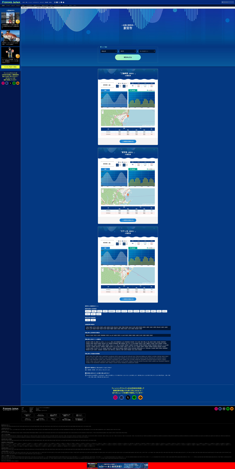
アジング (18, 5)
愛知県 (140, 327)
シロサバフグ (103, 361)
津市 (98, 452)
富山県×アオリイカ (164, 443)
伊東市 (49, 429)
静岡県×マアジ (223, 443)
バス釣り (23, 5)
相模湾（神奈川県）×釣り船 (56, 435)
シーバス (8, 5)
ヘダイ (104, 359)
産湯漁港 (125, 348)
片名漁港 (116, 432)
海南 (142, 341)
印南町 (153, 311)
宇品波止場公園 (86, 458)
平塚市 (114, 429)
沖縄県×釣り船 (207, 435)
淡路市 (39, 452)
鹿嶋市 (16, 429)
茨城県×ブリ (74, 443)
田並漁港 (159, 346)
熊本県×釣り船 (34, 437)
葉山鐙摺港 (104, 432)
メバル (90, 359)
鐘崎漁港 (7, 432)
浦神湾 (157, 348)
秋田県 (98, 327)
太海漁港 (110, 432)
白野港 (125, 349)
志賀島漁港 (82, 458)
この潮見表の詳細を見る (128, 141)
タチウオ (159, 356)
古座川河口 (88, 346)
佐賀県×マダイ (11, 446)
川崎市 (11, 453)
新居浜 (117, 458)
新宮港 (121, 346)
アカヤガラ (110, 357)
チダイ (166, 356)
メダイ (106, 362)
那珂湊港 (100, 432)
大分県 (129, 328)
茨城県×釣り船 (161, 435)
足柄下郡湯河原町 (87, 429)
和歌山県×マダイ (75, 444)
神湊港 (2, 432)
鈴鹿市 (172, 452)
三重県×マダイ (19, 444)
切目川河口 (98, 346)
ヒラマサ (141, 361)
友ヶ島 (123, 341)
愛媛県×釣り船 (24, 437)
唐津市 (93, 452)
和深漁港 (88, 349)
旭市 (70, 429)
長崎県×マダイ (27, 446)
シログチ (164, 359)
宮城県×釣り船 (217, 435)
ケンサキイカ (111, 356)
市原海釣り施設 (110, 458)
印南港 (154, 341)
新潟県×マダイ (149, 443)
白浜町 (105, 311)
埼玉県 (18, 426)
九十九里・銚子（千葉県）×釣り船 (114, 435)
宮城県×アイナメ (31, 443)
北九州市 (54, 429)
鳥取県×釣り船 (227, 435)
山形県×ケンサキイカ (47, 443)
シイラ (122, 361)
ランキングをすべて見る (10, 66)
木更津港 (34, 458)
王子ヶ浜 (100, 348)
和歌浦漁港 (127, 341)
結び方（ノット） (37, 5)
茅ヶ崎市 (112, 452)
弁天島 (138, 341)
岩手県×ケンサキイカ (4, 443)
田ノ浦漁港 (96, 341)
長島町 (101, 452)
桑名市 (218, 452)
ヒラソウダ (132, 357)
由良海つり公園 (142, 343)
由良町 (130, 311)
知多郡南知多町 (66, 429)
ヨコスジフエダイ (117, 357)
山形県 (104, 327)
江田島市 (71, 452)
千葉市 (154, 452)
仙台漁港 (16, 458)
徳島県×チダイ (167, 444)
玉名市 (5, 453)
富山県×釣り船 (55, 437)
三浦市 (11, 429)
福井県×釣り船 (177, 435)
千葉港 (52, 458)
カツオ (108, 361)
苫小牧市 (229, 452)
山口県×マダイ (141, 444)
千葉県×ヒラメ (105, 443)
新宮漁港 (37, 458)
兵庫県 (154, 327)
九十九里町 (42, 452)
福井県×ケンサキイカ (195, 443)
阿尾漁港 (123, 343)
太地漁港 (99, 345)
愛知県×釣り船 (187, 435)
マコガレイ (88, 362)
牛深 (79, 458)
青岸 (118, 345)
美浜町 (98, 314)
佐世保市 (103, 452)
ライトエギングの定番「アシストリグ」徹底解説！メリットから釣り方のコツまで (10, 61)
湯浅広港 (96, 343)
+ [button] (102, 111)
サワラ (116, 356)
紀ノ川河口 (101, 341)
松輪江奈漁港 (63, 432)
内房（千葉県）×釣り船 (124, 435)
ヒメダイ (126, 361)
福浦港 (67, 432)
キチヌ (150, 361)
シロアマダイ (105, 356)
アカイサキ (108, 359)
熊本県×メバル (55, 446)
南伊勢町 (132, 452)
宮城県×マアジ (25, 443)
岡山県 (87, 328)
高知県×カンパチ (205, 444)
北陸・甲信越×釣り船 (17, 435)
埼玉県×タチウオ (89, 443)
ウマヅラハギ (149, 359)
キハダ (98, 361)
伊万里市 (121, 452)
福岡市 (62, 429)
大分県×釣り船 (80, 437)
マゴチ (95, 361)
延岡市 (63, 452)
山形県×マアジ (41, 443)
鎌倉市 (72, 429)
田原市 (169, 452)
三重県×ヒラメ (24, 444)
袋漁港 (142, 346)
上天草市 (143, 452)
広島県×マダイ (125, 444)
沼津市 (39, 429)
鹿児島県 (136, 328)
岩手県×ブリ (16, 443)
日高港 (91, 343)
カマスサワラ (96, 362)
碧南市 (201, 452)
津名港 (23, 458)
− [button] (102, 113)
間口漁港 (11, 432)
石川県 (133, 327)
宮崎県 (132, 328)
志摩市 (66, 452)
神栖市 (97, 429)
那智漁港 (145, 345)
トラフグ (115, 362)
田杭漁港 (155, 346)
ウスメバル (136, 361)
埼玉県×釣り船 (14, 437)
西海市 (204, 452)
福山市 (91, 452)
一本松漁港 (99, 349)
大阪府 (93, 320)
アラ (92, 362)
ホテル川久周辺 (116, 346)
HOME (23, 2)
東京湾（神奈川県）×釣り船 (74, 435)
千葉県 (119, 327)
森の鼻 (117, 348)
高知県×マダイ (218, 444)
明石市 (52, 429)
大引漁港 (152, 343)
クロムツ (131, 361)
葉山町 (206, 452)
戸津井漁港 (154, 345)
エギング (13, 5)
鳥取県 (94, 328)
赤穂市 (2, 453)
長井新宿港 (84, 432)
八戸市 (187, 452)
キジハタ (88, 357)
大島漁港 (104, 348)
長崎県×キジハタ (32, 446)
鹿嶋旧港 (14, 432)
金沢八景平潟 (79, 432)
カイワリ (155, 359)
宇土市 (18, 453)
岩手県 (94, 327)
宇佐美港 (59, 432)
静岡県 (144, 327)
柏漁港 (91, 348)
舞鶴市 (194, 452)
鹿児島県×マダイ (61, 446)
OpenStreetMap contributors (150, 125)
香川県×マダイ (172, 444)
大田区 (94, 429)
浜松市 (5, 452)
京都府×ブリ (36, 444)
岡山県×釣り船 (19, 437)
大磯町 (157, 452)
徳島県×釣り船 (39, 437)
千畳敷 (106, 346)
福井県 (137, 327)
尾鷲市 (16, 453)
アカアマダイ (95, 359)
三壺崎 (113, 348)
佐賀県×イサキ (22, 446)
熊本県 (125, 328)
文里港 (95, 345)
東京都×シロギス (127, 443)
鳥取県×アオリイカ (105, 444)
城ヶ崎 (91, 349)
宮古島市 (109, 452)
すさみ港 (133, 343)
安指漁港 (129, 349)
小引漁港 (88, 348)
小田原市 (26, 429)
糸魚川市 (7, 453)
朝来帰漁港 (165, 348)
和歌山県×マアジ (81, 444)
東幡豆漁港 (11, 458)
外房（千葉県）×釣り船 (65, 435)
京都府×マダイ (40, 444)
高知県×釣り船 (29, 437)
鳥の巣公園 (134, 348)
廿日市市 (223, 452)
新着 (26, 2)
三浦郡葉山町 (108, 429)
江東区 (77, 429)
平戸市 (48, 452)
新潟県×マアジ (158, 443)
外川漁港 (97, 432)
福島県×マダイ (53, 443)
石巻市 (45, 452)
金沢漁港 (17, 432)
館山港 (74, 458)
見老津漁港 (88, 345)
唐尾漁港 (111, 343)
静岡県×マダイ (213, 443)
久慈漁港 (20, 432)
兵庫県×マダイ (64, 444)
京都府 (162, 327)
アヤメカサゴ (143, 359)
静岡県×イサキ (218, 443)
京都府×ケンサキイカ (30, 444)
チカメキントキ (152, 357)
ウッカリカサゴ (115, 359)
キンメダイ (145, 361)
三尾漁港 (146, 346)
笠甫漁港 (150, 346)
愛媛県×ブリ (194, 444)
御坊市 (142, 311)
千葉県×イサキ (110, 443)
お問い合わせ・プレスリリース (41, 410)
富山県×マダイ (174, 443)
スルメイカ (120, 356)
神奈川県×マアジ (132, 443)
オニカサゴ (113, 361)
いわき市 (149, 452)
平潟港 (94, 432)
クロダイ (88, 361)
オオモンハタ (144, 356)
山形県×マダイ (36, 443)
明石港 (54, 432)
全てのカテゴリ (36, 2)
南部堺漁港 (163, 341)
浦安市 (116, 452)
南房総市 (30, 429)
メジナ (87, 359)
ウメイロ (127, 357)
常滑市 (83, 452)
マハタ (106, 357)
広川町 (164, 311)
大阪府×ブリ (56, 444)
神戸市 (50, 452)
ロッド (51, 5)
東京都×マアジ (115, 443)
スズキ (100, 359)
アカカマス (166, 361)
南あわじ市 (40, 453)
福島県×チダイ (64, 443)
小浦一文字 (133, 346)
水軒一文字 (128, 343)
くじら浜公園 (165, 345)
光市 (191, 452)
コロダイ (125, 359)
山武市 (105, 429)
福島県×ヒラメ (59, 443)
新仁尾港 (102, 458)
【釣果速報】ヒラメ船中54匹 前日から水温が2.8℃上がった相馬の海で (10, 26)
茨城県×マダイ (69, 443)
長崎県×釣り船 (50, 437)
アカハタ (146, 357)
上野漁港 (107, 345)
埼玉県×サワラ (83, 443)
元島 (109, 349)
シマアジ (92, 357)
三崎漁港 (67, 458)
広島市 (75, 429)
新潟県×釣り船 (197, 435)
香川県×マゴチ (184, 444)
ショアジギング (29, 5)
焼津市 (159, 452)
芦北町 (146, 452)
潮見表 (50, 2)
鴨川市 (19, 429)
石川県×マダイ (189, 443)
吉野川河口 (41, 458)
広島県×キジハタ (131, 444)
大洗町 (135, 452)
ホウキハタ (137, 359)
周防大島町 (11, 452)
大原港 (5, 432)
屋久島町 (226, 452)
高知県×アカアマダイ (211, 444)
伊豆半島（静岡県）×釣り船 (95, 435)
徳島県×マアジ (162, 444)
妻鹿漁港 (70, 458)
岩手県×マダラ (11, 443)
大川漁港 (164, 343)
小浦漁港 (131, 345)
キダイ (96, 357)
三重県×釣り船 (222, 435)
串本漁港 (132, 341)
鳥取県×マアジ (98, 444)
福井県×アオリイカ (208, 443)
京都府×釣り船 (212, 435)
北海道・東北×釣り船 (38, 435)
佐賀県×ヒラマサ (16, 446)
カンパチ (125, 356)
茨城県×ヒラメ (78, 443)
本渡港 (5, 458)
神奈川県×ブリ (143, 443)
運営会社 (31, 411)
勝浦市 (24, 429)
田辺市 (99, 311)
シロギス (154, 361)
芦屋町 (189, 452)
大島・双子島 (134, 349)
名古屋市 (58, 452)
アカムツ (111, 362)
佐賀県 (118, 328)
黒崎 (122, 349)
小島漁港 (64, 458)
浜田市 (138, 452)
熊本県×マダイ (45, 446)
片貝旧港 (87, 432)
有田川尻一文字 (105, 343)
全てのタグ (42, 2)
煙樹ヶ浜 (145, 341)
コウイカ (142, 357)
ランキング (30, 2)
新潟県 (126, 327)
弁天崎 (95, 349)
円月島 (156, 343)
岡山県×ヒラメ (120, 444)
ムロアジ (164, 357)
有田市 (118, 311)
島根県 (97, 328)
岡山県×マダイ (115, 444)
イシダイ (120, 359)
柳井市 (13, 453)
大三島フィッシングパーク (96, 458)
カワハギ (130, 356)
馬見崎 (129, 348)
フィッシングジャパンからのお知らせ (42, 407)
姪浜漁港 (119, 432)
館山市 (41, 429)
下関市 (27, 452)
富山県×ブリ (170, 443)
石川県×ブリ (179, 443)
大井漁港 (113, 432)
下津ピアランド (113, 345)
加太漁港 (88, 341)
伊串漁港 (140, 349)
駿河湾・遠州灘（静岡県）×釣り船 (85, 435)
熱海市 (80, 429)
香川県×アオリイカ (179, 444)
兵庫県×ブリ (60, 444)
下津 (136, 341)
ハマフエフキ (158, 357)
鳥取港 (2, 458)
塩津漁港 (88, 343)
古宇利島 (120, 458)
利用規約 (37, 409)
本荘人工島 (124, 458)
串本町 (93, 311)
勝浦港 (136, 343)
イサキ (97, 356)
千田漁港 (93, 346)
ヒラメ (134, 356)
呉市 (61, 452)
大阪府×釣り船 (202, 435)
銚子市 (117, 429)
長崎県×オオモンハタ (38, 446)
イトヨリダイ (101, 357)
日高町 (87, 314)
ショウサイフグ (130, 362)
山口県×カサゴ (153, 444)
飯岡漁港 (28, 432)
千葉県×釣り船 (145, 435)
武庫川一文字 (48, 458)
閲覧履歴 (46, 2)
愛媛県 (111, 328)
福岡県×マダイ (223, 444)
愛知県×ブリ (228, 443)
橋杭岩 (99, 343)
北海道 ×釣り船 (3, 437)
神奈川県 (116, 327)
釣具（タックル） (45, 5)
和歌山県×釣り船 (171, 435)
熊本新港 (76, 458)
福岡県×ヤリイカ (228, 444)
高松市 (199, 452)
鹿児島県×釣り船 (45, 437)
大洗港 (107, 432)
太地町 (158, 311)
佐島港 (51, 432)
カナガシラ (124, 362)
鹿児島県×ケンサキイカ (68, 446)
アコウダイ (118, 361)
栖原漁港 (121, 348)
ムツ (157, 361)
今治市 (124, 452)
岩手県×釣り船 (60, 437)
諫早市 (21, 453)
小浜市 (60, 429)
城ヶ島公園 (58, 458)
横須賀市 (2, 429)
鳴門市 (22, 452)
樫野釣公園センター (141, 348)
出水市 (36, 453)
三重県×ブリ (14, 444)
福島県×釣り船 (65, 437)
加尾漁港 (103, 346)
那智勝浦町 (111, 311)
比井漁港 (111, 346)
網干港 (91, 458)
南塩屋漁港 (115, 343)
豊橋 (13, 458)
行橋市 (196, 452)
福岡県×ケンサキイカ (4, 446)
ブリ (94, 356)
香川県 (104, 328)
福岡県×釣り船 (156, 435)
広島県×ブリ (136, 444)
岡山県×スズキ (110, 444)
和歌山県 (158, 327)
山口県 (90, 328)
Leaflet (144, 125)
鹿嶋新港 (37, 432)
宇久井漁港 (121, 345)
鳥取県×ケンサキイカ (92, 444)
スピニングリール (57, 5)
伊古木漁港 (136, 345)
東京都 (111, 327)
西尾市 (177, 452)
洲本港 (45, 458)
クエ (128, 359)
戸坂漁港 (138, 346)
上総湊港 (40, 432)
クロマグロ (102, 362)
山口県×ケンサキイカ (147, 444)
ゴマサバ (149, 356)
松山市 (86, 452)
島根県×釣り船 (70, 437)
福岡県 (115, 328)
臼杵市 (174, 452)
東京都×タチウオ (121, 443)
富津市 (36, 429)
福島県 (108, 327)
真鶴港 (31, 432)
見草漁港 (141, 345)
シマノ (74, 5)
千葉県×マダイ (100, 443)
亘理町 (164, 452)
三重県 (87, 320)
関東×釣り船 (3, 435)
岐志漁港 (48, 432)
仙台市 (182, 452)
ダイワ (70, 5)
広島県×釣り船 (192, 435)
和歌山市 (88, 311)
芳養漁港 (126, 345)
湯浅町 (147, 311)
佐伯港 (7, 458)
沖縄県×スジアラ (81, 446)
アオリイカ (138, 356)
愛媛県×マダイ (189, 444)
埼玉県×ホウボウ (95, 443)
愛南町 (152, 452)
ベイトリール (65, 5)
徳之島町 (209, 452)
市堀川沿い (91, 432)
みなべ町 (124, 311)
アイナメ (119, 362)
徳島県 (108, 328)
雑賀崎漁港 (118, 341)
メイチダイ (154, 356)
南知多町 (126, 452)
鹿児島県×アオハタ (75, 446)
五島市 (140, 452)
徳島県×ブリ (158, 444)
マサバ (100, 356)
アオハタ (137, 357)
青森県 (91, 327)
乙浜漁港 (72, 432)
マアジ (90, 356)
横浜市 (8, 429)
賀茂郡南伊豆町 (100, 429)
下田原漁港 (105, 349)
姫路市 (36, 452)
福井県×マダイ (202, 443)
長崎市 (14, 452)
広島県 (166, 327)
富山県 (130, 327)
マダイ (87, 356)
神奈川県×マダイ (138, 443)
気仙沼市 (212, 452)
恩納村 (179, 452)
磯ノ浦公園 (150, 341)
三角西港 (54, 458)
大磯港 (25, 458)
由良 (92, 345)
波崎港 (123, 432)
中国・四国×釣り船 (25, 435)
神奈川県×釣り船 (140, 435)
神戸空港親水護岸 (30, 458)
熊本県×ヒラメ (50, 446)
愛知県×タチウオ (9, 444)
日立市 (21, 429)
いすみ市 (13, 429)
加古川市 (23, 453)
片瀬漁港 (106, 458)
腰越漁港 (33, 432)
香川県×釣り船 (75, 437)
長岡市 (112, 429)
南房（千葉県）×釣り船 (104, 435)
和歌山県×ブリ (86, 444)
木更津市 (33, 452)
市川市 (215, 452)
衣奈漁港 (158, 341)
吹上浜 (61, 458)
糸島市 (57, 429)
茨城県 (123, 327)
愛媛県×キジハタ (199, 444)
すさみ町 (136, 311)
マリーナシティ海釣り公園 (110, 341)
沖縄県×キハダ (86, 446)
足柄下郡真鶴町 (45, 429)
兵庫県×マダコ (69, 444)
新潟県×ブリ (154, 443)
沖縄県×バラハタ (92, 446)
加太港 (43, 432)
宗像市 (6, 429)
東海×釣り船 (12, 435)
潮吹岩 (160, 348)
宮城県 (101, 327)
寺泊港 (69, 432)
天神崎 (91, 341)
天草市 (107, 452)
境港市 (119, 429)
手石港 (46, 432)
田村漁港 (149, 345)
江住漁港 (153, 348)
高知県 (101, 328)
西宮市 (31, 453)
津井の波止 (148, 348)
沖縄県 (140, 328)
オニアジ (159, 359)
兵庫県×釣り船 (182, 435)
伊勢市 (118, 452)
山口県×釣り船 (9, 437)
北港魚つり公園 (127, 346)
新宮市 (119, 335)
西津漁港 (125, 432)
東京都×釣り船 (166, 435)
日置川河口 (159, 345)
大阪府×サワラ (51, 444)
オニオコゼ (161, 361)
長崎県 (122, 328)
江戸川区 (91, 429)
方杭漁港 (164, 346)
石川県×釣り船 (86, 437)
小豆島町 (74, 452)
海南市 (93, 314)
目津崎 (103, 345)
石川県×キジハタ (184, 443)
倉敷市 (26, 453)
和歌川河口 (109, 348)
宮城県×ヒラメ (20, 443)
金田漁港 (75, 432)
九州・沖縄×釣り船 (31, 435)
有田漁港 (160, 343)
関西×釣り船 (8, 435)
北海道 (87, 327)
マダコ (91, 361)
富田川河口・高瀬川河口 (116, 349)
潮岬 (119, 343)
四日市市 (77, 452)
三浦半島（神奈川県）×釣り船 (47, 435)
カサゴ (163, 356)
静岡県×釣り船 (151, 435)
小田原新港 (24, 432)
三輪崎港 (148, 343)
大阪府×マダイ (45, 444)
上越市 (34, 453)
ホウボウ (123, 357)
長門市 (162, 452)
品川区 (82, 429)
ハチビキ (136, 362)
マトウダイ (132, 359)
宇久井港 (96, 348)
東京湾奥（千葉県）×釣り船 (132, 435)
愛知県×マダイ (3, 444)
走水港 (56, 432)
